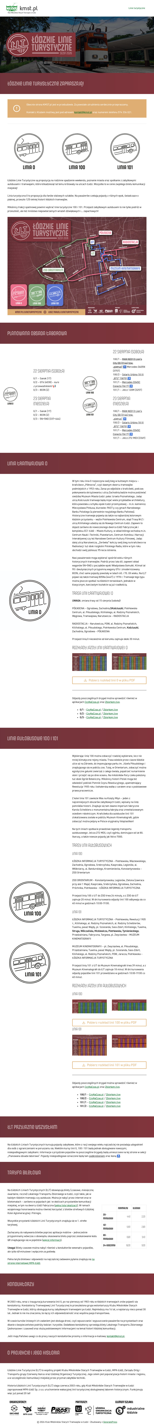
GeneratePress (110, 1422)
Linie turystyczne (137, 8)
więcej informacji (52, 1240)
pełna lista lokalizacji (66, 1205)
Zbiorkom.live (112, 702)
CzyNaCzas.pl (92, 702)
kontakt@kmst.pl (83, 112)
